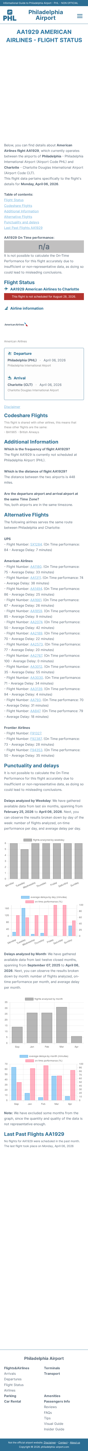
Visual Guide (53, 1424)
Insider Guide (54, 1429)
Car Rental (12, 1401)
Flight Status (14, 200)
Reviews (50, 1407)
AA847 (35, 711)
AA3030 (36, 678)
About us (75, 1442)
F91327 (35, 733)
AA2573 (36, 644)
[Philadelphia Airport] (9, 15)
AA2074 (36, 622)
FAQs (48, 1413)
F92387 (36, 739)
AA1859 (36, 611)
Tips (47, 1418)
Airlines (9, 1390)
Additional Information (21, 211)
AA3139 (36, 689)
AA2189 (36, 633)
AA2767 (36, 655)
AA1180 (36, 567)
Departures (12, 1379)
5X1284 (36, 544)
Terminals (52, 1368)
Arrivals (10, 1373)
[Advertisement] (44, 94)
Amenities (52, 1396)
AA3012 (36, 666)
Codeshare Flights (18, 206)
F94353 (36, 750)
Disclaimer (50, 1442)
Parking (10, 1396)
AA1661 (35, 600)
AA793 (35, 700)
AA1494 (36, 589)
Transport (52, 1373)
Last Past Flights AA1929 (23, 228)
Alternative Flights (18, 217)
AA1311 (35, 578)
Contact (63, 1442)
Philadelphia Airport (45, 15)
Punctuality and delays (21, 222)
